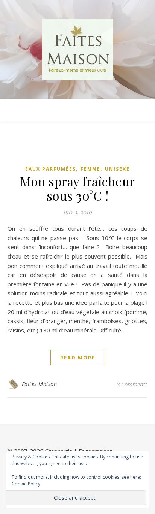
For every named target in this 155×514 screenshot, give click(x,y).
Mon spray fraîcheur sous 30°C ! (77, 188)
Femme (90, 169)
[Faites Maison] (77, 49)
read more (77, 357)
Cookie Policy (26, 484)
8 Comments (132, 384)
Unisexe (117, 169)
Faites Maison (39, 384)
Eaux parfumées (50, 169)
